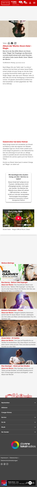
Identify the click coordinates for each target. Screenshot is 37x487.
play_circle (30, 483)
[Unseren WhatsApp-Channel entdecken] (2, 464)
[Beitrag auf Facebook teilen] (12, 43)
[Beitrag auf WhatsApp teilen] (9, 43)
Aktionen (4, 407)
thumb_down (27, 483)
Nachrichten (5, 403)
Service (3, 417)
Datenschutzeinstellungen (9, 460)
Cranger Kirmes (6, 412)
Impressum (4, 458)
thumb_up (33, 483)
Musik (3, 427)
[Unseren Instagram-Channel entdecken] (7, 464)
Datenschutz (14, 458)
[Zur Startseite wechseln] (5, 3)
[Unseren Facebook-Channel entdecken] (4, 464)
